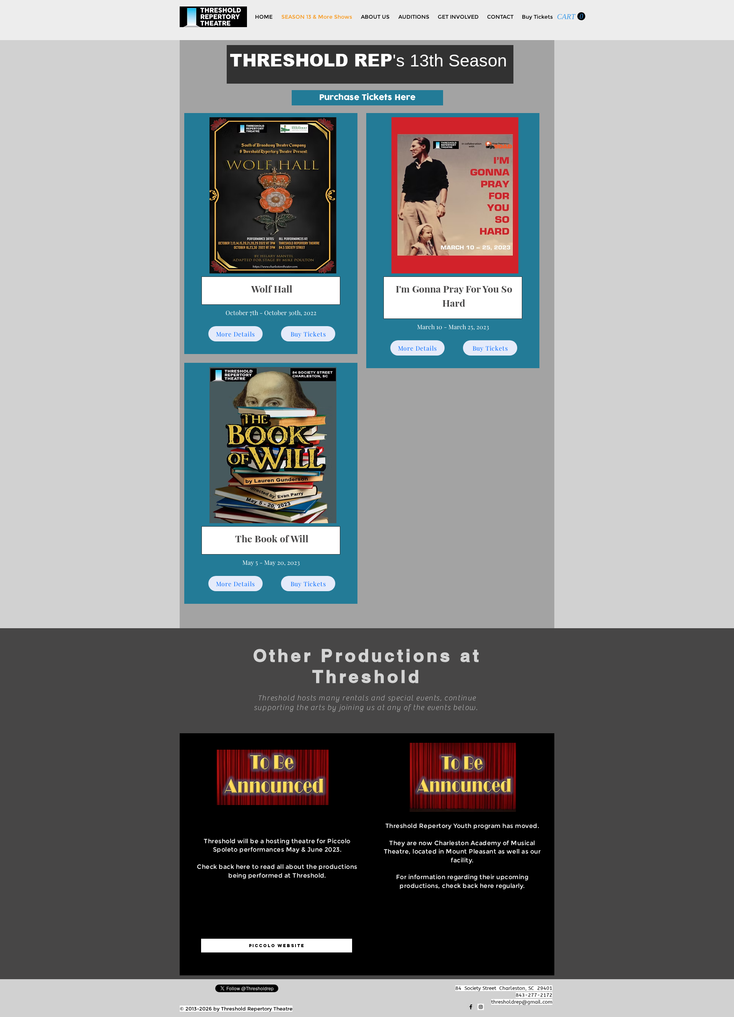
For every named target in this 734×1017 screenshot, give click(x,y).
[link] (571, 16)
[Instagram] (480, 1007)
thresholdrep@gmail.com (521, 1002)
